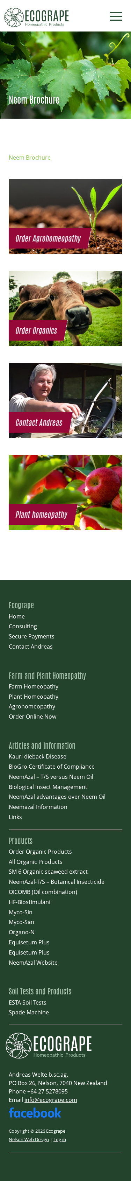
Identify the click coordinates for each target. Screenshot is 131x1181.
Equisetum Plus (29, 942)
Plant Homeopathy (33, 696)
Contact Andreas (31, 646)
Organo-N (22, 932)
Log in (59, 1139)
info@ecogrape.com (50, 1100)
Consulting (23, 626)
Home (17, 616)
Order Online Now (32, 716)
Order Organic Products (40, 851)
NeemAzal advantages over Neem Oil (57, 797)
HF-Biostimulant (30, 902)
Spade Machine (29, 1012)
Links (15, 817)
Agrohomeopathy (32, 706)
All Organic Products (36, 862)
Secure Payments (31, 636)
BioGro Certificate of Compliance (52, 766)
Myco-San (21, 922)
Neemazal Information (38, 807)
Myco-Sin (20, 912)
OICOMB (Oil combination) (43, 892)
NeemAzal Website (33, 962)
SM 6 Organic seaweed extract (48, 871)
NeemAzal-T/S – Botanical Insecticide (56, 882)
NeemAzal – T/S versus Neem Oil (51, 777)
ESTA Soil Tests (27, 1002)
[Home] (51, 1058)
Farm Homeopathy (33, 686)
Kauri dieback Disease (37, 756)
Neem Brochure (30, 157)
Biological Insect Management (48, 787)
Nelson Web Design (29, 1139)
